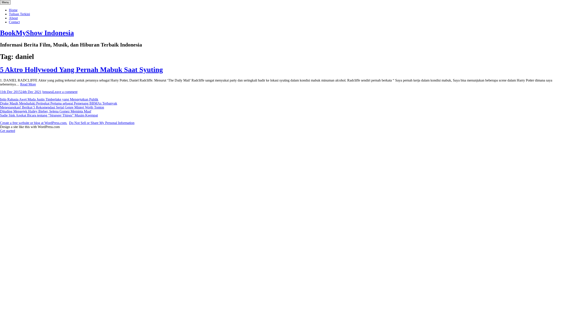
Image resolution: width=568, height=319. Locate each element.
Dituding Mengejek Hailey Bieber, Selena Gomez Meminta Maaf (45, 111)
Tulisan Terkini (19, 14)
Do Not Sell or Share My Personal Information (101, 123)
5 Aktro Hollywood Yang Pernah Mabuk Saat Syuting (81, 70)
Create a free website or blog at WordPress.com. (33, 123)
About (13, 18)
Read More (28, 84)
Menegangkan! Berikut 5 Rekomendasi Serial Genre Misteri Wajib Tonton (52, 107)
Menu (5, 2)
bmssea (47, 92)
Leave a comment (65, 92)
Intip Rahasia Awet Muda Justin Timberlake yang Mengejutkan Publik (49, 99)
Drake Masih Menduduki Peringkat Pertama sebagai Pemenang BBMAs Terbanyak (58, 103)
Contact (14, 22)
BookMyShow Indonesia (37, 33)
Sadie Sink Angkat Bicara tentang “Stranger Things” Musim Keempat (49, 115)
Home (13, 10)
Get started (7, 131)
